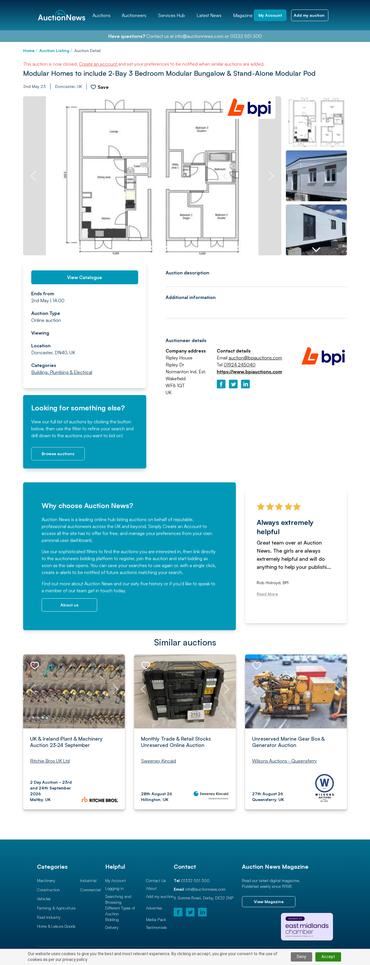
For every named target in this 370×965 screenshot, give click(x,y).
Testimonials (156, 927)
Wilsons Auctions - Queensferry (284, 761)
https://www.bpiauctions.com (249, 371)
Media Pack (156, 919)
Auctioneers (134, 15)
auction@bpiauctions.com (255, 358)
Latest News (209, 15)
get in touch (100, 590)
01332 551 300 (246, 36)
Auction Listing (54, 50)
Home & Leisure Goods (56, 926)
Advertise (154, 907)
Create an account (98, 64)
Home (28, 50)
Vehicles (44, 898)
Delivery (112, 927)
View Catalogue (84, 277)
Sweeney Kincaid (158, 761)
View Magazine (269, 901)
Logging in (114, 888)
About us (69, 604)
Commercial (90, 889)
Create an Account (182, 526)
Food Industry (48, 917)
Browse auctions (58, 453)
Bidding (112, 919)
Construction (48, 889)
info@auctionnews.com (199, 36)
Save (103, 87)
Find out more (56, 583)
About (151, 888)
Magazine (243, 15)
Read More (267, 593)
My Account (115, 880)
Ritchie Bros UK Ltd (50, 761)
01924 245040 (240, 365)
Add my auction (160, 896)
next (271, 176)
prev (33, 176)
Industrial (88, 880)
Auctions (101, 15)
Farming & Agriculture (56, 907)
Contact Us (156, 880)
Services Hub (171, 15)
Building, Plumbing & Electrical (61, 372)
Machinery (46, 880)
